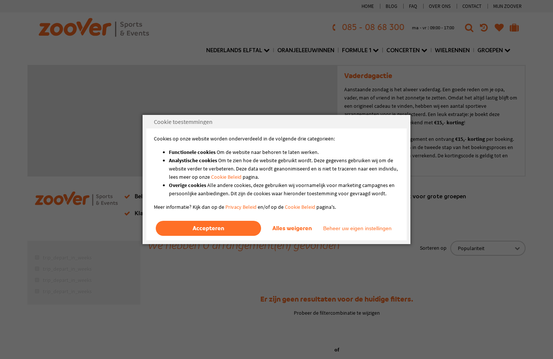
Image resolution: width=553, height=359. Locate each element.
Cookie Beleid (226, 176)
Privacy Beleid (241, 207)
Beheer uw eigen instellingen (357, 228)
